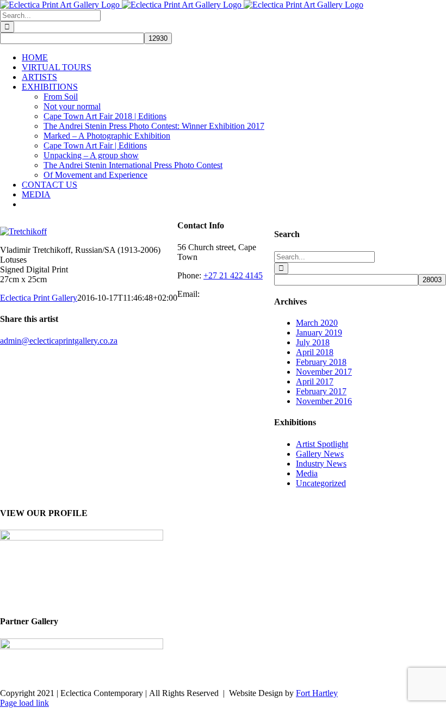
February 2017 (321, 391)
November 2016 (324, 401)
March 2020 (317, 322)
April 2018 (314, 352)
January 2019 (319, 332)
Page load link (24, 702)
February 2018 (321, 362)
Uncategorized (321, 483)
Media (307, 473)
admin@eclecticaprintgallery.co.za (58, 340)
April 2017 (314, 381)
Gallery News (320, 453)
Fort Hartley (317, 693)
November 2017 (324, 371)
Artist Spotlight (322, 444)
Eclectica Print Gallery (38, 297)
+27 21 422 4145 (233, 275)
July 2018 (313, 342)
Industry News (321, 463)
